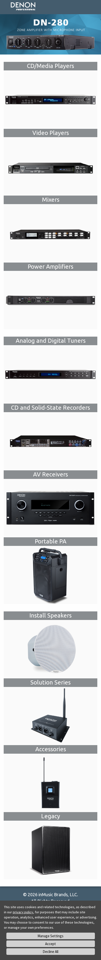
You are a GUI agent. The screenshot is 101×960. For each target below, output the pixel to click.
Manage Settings (50, 936)
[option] (50, 34)
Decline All (50, 951)
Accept (50, 943)
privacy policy (23, 912)
